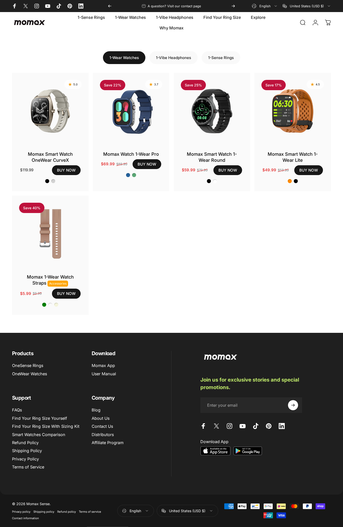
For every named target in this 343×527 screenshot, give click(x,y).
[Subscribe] (293, 405)
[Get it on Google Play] (248, 451)
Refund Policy (25, 442)
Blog (96, 409)
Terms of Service (28, 466)
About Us (100, 418)
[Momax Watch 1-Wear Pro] (131, 111)
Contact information (25, 518)
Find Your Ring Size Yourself (39, 418)
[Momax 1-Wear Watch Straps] (50, 234)
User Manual (104, 373)
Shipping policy (43, 511)
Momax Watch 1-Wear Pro (131, 154)
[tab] (124, 57)
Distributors (103, 434)
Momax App (103, 365)
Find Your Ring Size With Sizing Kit (45, 426)
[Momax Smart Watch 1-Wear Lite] (292, 111)
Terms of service (90, 511)
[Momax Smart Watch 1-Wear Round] (212, 111)
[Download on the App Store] (215, 451)
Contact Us (102, 426)
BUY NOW (66, 170)
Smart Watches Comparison (38, 434)
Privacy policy (21, 511)
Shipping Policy (27, 450)
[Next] (233, 6)
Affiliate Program (108, 442)
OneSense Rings (27, 365)
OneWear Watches (29, 373)
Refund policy (66, 511)
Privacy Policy (25, 458)
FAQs (17, 409)
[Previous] (109, 6)
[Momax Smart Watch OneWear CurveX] (50, 111)
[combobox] (265, 6)
